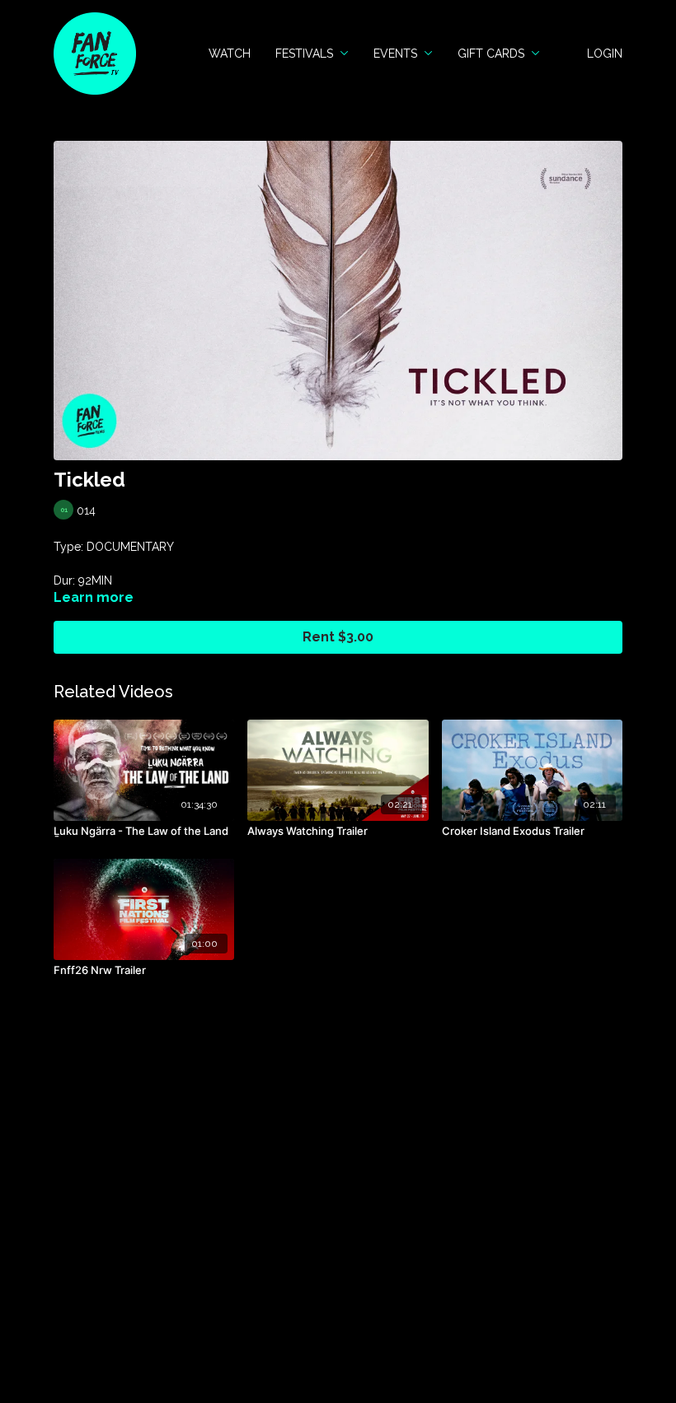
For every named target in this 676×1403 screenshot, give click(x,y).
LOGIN (604, 53)
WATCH (230, 53)
